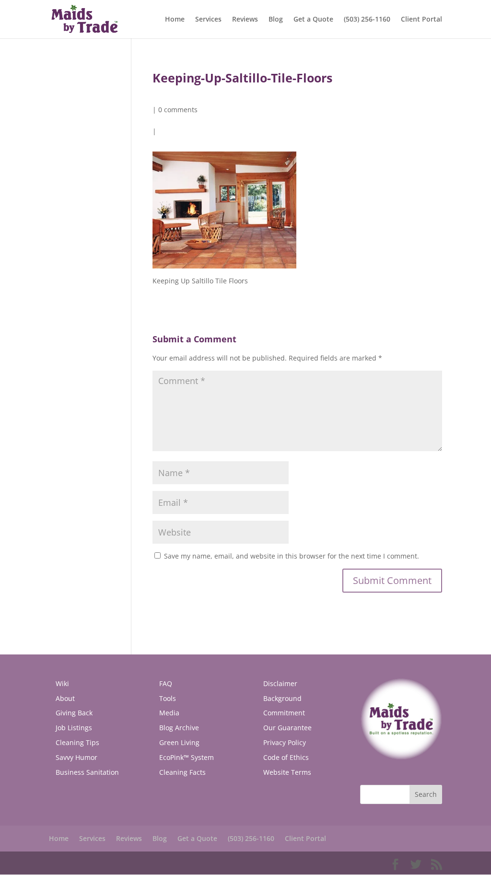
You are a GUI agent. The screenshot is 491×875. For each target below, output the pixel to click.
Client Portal (421, 19)
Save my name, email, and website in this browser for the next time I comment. (291, 555)
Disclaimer (280, 683)
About (65, 698)
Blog (276, 19)
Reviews (245, 19)
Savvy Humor (76, 757)
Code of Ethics (286, 757)
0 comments (178, 109)
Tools (167, 698)
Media (169, 712)
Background (282, 698)
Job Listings (74, 727)
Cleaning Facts (182, 772)
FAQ (165, 683)
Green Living (179, 742)
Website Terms (287, 772)
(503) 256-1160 (367, 19)
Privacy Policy (284, 742)
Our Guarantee (287, 727)
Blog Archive (179, 727)
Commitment (284, 712)
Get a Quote (313, 19)
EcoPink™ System (186, 757)
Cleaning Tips (77, 742)
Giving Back (74, 712)
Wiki (62, 683)
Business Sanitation (87, 772)
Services (208, 19)
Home (175, 19)
